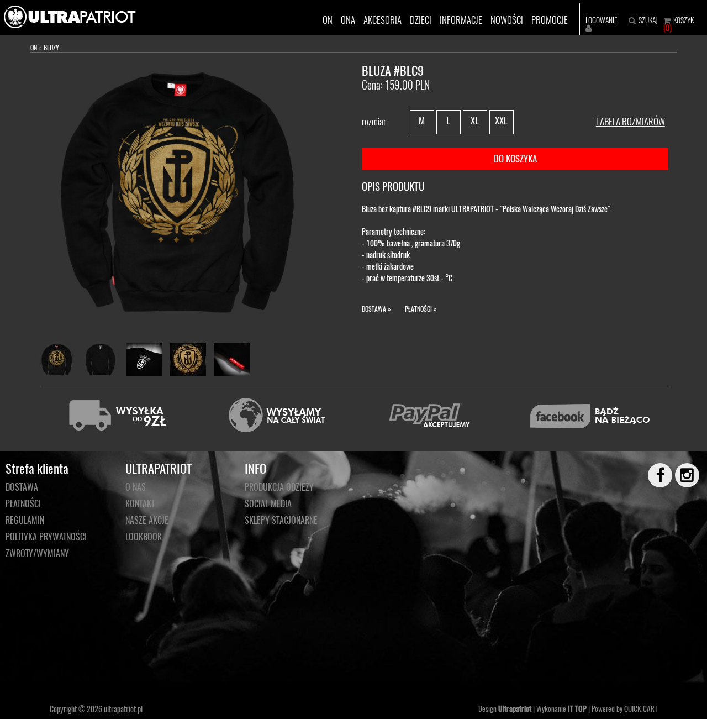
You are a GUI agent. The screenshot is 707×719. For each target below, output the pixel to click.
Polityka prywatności (46, 536)
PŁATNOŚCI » (421, 308)
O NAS (135, 487)
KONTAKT (140, 503)
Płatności (23, 503)
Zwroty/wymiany (37, 553)
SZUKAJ (648, 19)
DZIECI (420, 20)
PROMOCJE (549, 20)
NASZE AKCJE (146, 520)
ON (328, 20)
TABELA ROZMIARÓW (630, 121)
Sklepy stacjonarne (281, 520)
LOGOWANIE (601, 19)
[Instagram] (682, 475)
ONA (348, 20)
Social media (268, 503)
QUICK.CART (640, 708)
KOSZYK (683, 19)
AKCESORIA (382, 20)
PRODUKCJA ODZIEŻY (279, 487)
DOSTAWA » (376, 308)
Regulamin (25, 520)
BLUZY (51, 47)
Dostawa (22, 487)
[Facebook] (655, 475)
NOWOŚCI (506, 20)
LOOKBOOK (143, 536)
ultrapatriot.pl (123, 709)
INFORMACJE (461, 20)
